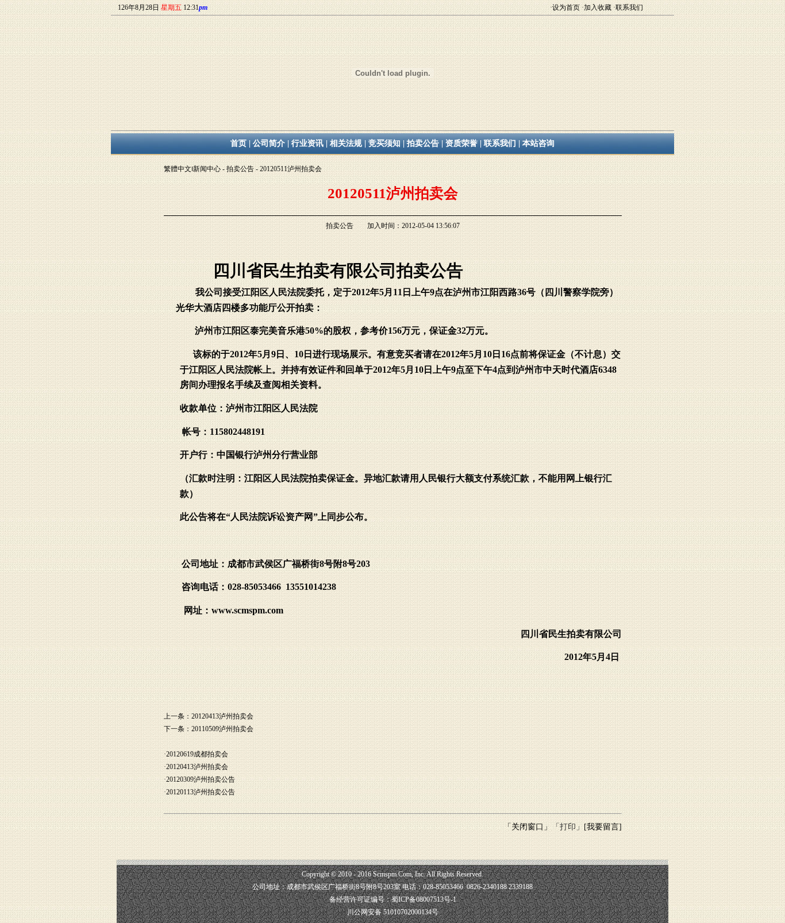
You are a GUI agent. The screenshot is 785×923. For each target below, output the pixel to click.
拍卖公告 (240, 169)
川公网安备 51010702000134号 (392, 912)
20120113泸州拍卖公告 (200, 792)
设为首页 (566, 7)
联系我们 (629, 7)
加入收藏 (597, 7)
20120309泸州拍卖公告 (200, 779)
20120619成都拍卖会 (197, 754)
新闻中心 (207, 169)
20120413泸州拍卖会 (197, 767)
